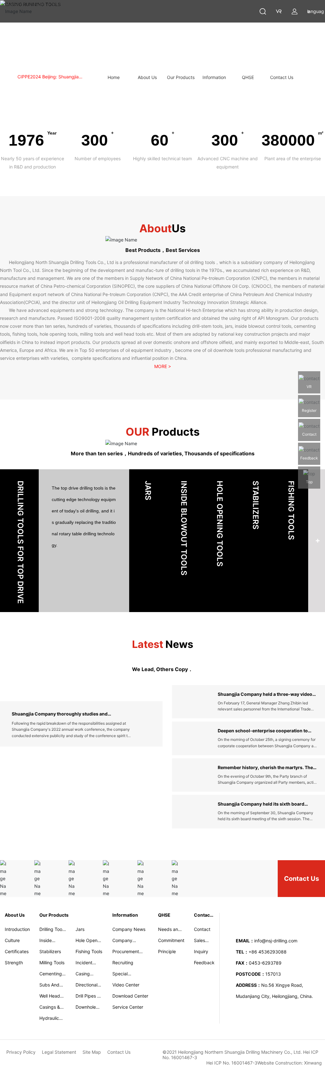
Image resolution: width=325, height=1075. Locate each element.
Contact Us (301, 878)
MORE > (162, 366)
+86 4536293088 (268, 951)
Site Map (92, 1052)
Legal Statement (59, 1052)
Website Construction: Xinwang (289, 1062)
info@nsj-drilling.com (275, 940)
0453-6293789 (265, 963)
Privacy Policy (21, 1052)
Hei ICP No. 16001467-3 (231, 1062)
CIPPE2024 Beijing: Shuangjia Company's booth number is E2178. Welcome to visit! (54, 77)
